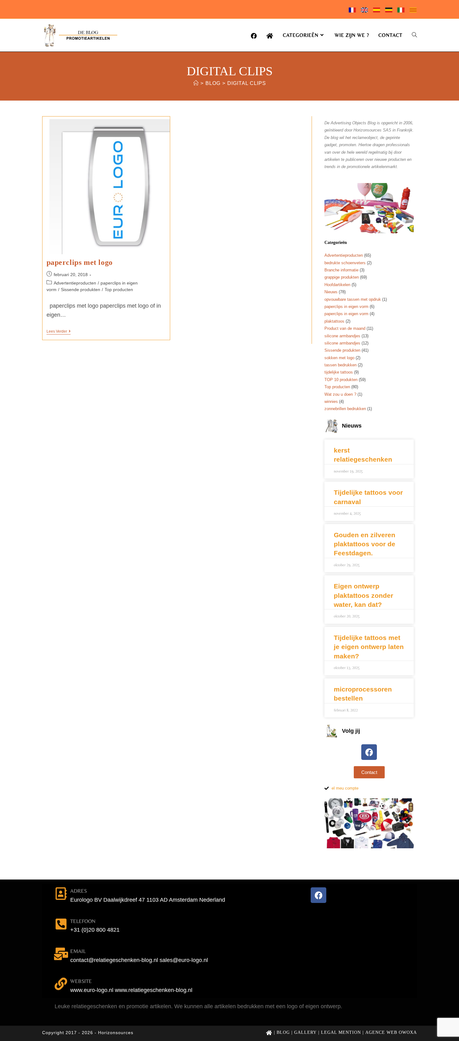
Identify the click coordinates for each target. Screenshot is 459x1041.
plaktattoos (334, 321)
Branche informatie (341, 270)
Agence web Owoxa (391, 1032)
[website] (61, 984)
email (78, 951)
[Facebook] (369, 752)
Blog (283, 1032)
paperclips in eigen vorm (346, 306)
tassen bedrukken (340, 365)
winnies (331, 401)
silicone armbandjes (342, 336)
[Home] (196, 83)
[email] (61, 954)
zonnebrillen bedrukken (345, 408)
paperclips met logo (80, 262)
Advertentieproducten (75, 282)
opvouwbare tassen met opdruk (352, 299)
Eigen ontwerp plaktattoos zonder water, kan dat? (363, 595)
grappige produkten (341, 277)
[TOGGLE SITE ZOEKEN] (414, 35)
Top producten (119, 289)
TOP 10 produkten (341, 379)
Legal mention (341, 1032)
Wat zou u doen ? (340, 394)
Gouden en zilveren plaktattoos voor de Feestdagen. (364, 544)
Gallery (305, 1032)
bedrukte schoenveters (345, 262)
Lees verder (59, 331)
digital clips (246, 83)
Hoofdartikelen (337, 284)
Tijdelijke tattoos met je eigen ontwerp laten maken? (369, 647)
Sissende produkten (80, 289)
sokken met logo (339, 357)
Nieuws (331, 292)
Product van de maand (344, 328)
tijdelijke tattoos (338, 372)
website (81, 981)
